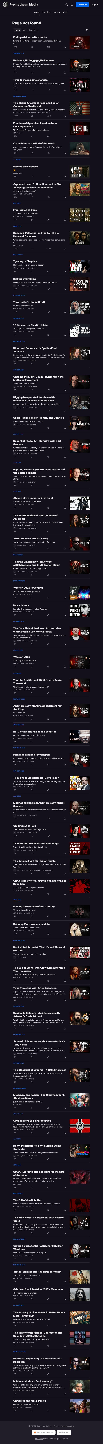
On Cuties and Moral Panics (29, 1400)
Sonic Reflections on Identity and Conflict (38, 417)
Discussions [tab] (32, 30)
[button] (37, 12)
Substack (39, 1438)
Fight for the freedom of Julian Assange (30, 609)
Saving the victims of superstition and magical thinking (37, 40)
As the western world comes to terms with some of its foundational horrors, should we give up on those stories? (38, 1125)
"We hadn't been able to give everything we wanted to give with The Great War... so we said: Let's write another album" (39, 1021)
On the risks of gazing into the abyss (29, 735)
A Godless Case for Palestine (25, 213)
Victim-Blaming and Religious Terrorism (37, 1271)
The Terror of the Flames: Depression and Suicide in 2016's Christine (37, 1334)
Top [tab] (23, 30)
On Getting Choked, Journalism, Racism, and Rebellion (39, 882)
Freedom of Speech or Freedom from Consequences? (35, 125)
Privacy (49, 1426)
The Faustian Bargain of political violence (31, 130)
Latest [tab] (17, 30)
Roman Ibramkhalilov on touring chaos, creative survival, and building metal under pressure (40, 65)
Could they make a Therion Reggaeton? (30, 568)
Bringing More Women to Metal (31, 924)
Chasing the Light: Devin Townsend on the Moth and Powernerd (38, 378)
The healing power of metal (25, 1293)
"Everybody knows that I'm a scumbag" (30, 954)
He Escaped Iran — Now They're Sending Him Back (35, 282)
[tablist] (26, 30)
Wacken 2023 (21, 657)
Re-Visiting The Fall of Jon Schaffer (34, 731)
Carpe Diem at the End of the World (34, 143)
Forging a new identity (23, 305)
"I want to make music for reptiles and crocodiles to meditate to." (39, 810)
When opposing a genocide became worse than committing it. (39, 241)
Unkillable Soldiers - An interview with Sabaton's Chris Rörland (36, 1015)
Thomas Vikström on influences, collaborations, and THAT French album (36, 563)
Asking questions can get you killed (28, 887)
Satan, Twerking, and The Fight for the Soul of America (39, 1173)
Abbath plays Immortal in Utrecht (33, 498)
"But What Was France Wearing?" (27, 1275)
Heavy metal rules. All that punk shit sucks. (31, 1319)
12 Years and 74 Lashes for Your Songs (36, 843)
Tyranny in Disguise (25, 261)
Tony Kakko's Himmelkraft (29, 302)
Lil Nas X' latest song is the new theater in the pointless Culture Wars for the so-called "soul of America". (37, 1179)
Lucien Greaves (44, 113)
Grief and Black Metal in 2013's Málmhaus (38, 1289)
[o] (79, 42)
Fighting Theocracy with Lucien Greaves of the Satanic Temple (39, 471)
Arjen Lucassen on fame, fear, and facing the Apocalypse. (37, 147)
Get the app (64, 1432)
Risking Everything (24, 279)
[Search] (66, 4)
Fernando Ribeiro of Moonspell (31, 754)
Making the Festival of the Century (34, 906)
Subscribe (82, 4)
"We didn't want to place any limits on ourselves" (34, 974)
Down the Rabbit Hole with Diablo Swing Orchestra (37, 1147)
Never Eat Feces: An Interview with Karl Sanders (37, 443)
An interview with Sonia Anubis (26, 927)
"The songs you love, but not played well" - (31, 687)
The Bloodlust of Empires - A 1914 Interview (39, 1070)
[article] (51, 42)
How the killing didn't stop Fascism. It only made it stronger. (39, 109)
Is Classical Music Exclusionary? (33, 1381)
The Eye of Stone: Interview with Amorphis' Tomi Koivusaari (39, 969)
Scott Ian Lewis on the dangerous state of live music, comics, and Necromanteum (39, 636)
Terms (56, 1426)
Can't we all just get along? (24, 191)
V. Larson (32, 361)
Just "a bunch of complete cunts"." (27, 1101)
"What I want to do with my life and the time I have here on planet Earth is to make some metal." (39, 448)
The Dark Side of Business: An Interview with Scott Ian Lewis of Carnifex (37, 630)
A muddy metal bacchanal (24, 660)
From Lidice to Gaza (25, 210)
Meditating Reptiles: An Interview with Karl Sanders (39, 804)
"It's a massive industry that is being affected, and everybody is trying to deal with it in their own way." (39, 1366)
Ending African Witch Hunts (30, 37)
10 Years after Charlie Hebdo (30, 325)
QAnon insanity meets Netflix (26, 1404)
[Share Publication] (72, 4)
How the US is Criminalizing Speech (28, 265)
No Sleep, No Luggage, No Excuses (33, 60)
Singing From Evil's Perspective (32, 1120)
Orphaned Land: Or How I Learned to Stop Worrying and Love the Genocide (37, 186)
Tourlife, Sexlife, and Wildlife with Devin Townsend (37, 682)
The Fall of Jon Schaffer (27, 1200)
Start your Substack (45, 1432)
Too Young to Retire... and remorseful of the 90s (34, 542)
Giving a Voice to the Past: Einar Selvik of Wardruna (38, 1247)
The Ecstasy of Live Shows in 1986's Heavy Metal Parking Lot (39, 1314)
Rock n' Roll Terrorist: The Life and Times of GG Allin (39, 949)
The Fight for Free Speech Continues (28, 328)
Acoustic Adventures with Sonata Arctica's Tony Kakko (39, 1043)
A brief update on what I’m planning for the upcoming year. (39, 83)
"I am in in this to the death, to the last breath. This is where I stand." (39, 477)
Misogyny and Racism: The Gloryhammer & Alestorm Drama (39, 1097)
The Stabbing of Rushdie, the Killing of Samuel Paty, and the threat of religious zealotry (39, 782)
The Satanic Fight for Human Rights (34, 861)
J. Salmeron (29, 113)
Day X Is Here (21, 605)
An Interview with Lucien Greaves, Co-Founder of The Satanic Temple (39, 865)
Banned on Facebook (25, 166)
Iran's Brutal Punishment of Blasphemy (30, 847)
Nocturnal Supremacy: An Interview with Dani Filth (37, 1360)
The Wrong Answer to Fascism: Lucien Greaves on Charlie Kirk (36, 105)
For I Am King (19, 712)
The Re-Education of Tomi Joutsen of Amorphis (35, 517)
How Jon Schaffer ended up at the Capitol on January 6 (36, 1203)
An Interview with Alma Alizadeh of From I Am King (38, 707)
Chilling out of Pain (24, 825)
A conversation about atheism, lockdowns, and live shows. (38, 758)
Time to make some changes (30, 79)
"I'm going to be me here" (24, 383)
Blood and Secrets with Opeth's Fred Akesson (35, 350)
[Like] (15, 271)
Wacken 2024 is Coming (28, 587)
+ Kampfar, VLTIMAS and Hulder (27, 501)
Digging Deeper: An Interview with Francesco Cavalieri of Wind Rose (34, 399)
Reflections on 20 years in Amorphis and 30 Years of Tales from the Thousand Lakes (38, 523)
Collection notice (67, 1426)
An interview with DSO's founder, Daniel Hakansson (35, 1152)
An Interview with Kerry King (30, 538)
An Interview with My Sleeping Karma (29, 829)
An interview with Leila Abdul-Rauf (28, 421)
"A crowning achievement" (24, 910)
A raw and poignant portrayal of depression (32, 1339)
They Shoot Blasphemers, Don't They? (36, 777)
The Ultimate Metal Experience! (26, 591)
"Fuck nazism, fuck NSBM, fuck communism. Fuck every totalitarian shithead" (37, 1074)
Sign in (95, 4)
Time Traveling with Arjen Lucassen (35, 988)
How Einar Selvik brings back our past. (29, 1252)
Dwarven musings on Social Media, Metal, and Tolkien (36, 404)
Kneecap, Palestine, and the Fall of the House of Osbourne (36, 235)
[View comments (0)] (32, 47)
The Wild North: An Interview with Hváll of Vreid (38, 1219)
